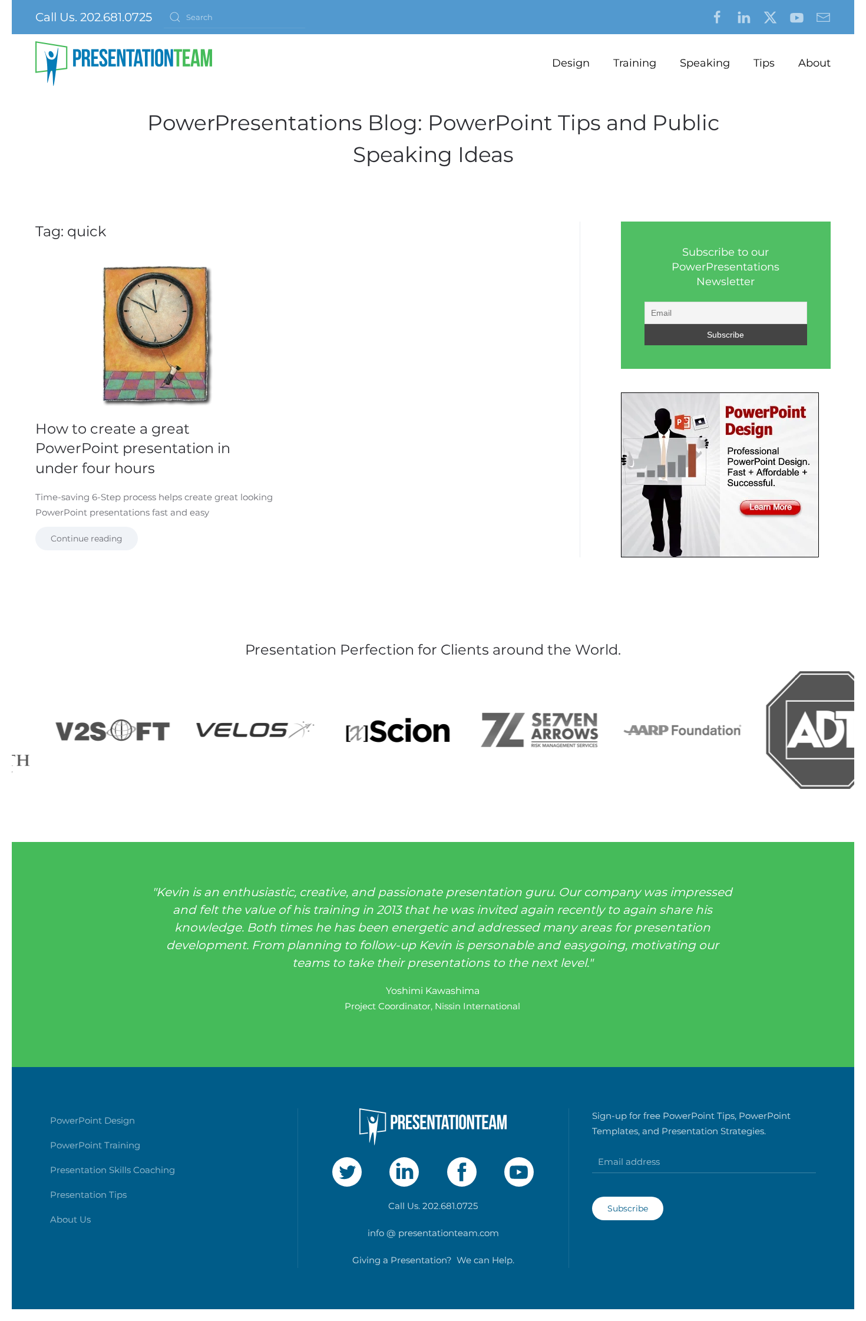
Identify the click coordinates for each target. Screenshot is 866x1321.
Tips (764, 63)
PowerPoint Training (95, 1145)
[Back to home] (123, 63)
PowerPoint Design (92, 1120)
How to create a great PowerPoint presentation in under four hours (132, 448)
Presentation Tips (88, 1194)
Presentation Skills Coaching (112, 1169)
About (814, 63)
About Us (70, 1219)
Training (634, 63)
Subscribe (627, 1208)
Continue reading (87, 538)
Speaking (705, 63)
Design (571, 63)
